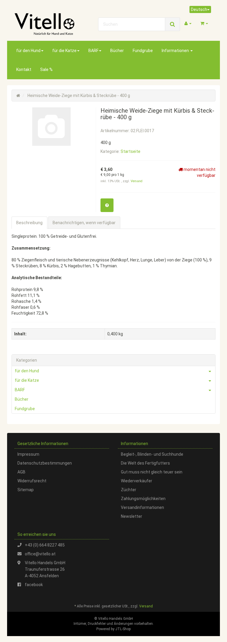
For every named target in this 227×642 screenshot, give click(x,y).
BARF (93, 50)
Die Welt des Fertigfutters (145, 463)
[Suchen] (172, 24)
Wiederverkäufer (136, 480)
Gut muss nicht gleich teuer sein (151, 472)
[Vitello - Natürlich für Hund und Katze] (44, 24)
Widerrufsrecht (31, 480)
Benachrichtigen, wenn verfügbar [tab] (84, 222)
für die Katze (64, 50)
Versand (136, 181)
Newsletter (131, 516)
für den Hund (28, 50)
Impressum (28, 454)
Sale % (46, 69)
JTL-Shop (123, 629)
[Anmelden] (188, 23)
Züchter (128, 489)
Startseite (130, 151)
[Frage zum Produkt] (107, 205)
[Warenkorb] (204, 23)
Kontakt (23, 69)
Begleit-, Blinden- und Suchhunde (152, 454)
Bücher (117, 50)
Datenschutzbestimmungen (44, 463)
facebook (34, 584)
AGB (21, 472)
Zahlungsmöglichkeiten (143, 498)
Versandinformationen (142, 507)
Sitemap (25, 489)
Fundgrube (143, 50)
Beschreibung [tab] (29, 222)
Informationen (176, 50)
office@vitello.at (40, 554)
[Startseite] (18, 95)
